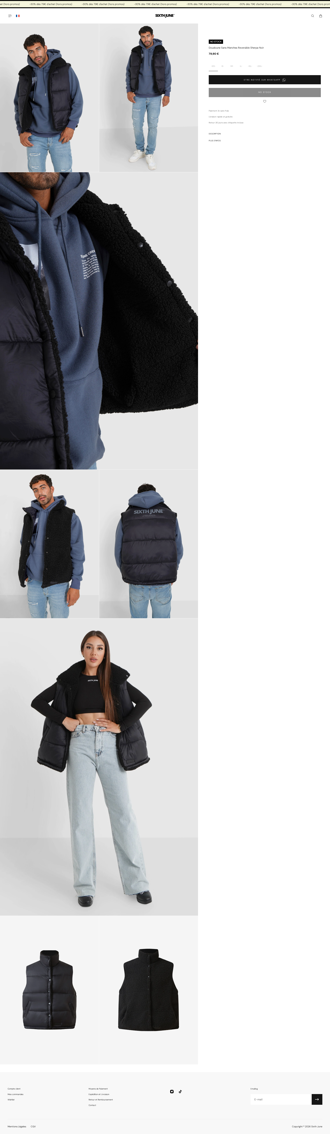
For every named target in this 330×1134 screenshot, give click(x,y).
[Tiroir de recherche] (313, 15)
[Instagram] (172, 1091)
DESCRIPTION (215, 133)
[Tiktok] (180, 1091)
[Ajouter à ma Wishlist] (265, 101)
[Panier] (321, 15)
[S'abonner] (317, 1099)
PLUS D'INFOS (215, 140)
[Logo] (165, 16)
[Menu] (10, 16)
